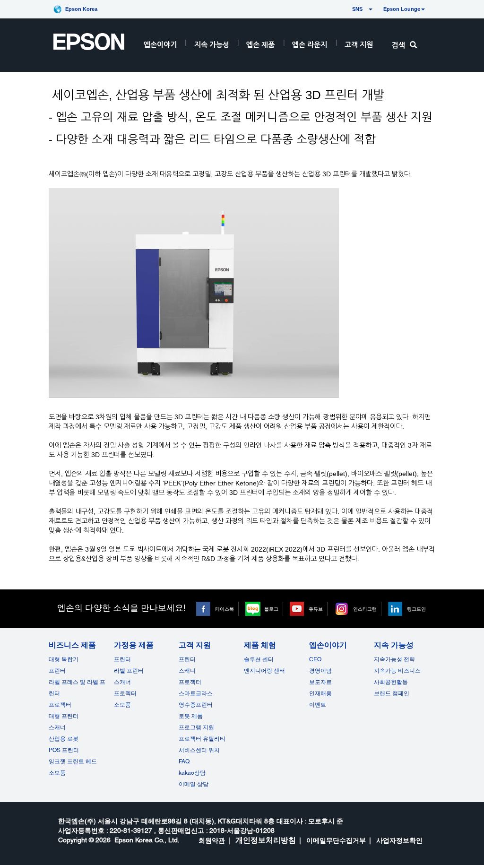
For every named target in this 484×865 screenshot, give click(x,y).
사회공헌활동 (391, 682)
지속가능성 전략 (394, 659)
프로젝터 (60, 704)
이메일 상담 (193, 784)
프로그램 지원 (196, 727)
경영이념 (320, 670)
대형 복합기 (63, 659)
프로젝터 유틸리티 (202, 738)
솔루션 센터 (259, 659)
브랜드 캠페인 (391, 693)
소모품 (57, 773)
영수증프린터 (196, 704)
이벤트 (317, 704)
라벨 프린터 (129, 670)
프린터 (57, 670)
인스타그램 (365, 609)
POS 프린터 (64, 750)
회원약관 (212, 840)
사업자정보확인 (399, 840)
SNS (346, 9)
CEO (315, 659)
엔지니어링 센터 (264, 670)
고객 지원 (359, 45)
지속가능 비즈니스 (397, 670)
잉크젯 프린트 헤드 (73, 761)
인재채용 (320, 693)
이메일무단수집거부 (336, 840)
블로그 (271, 609)
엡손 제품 (260, 45)
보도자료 (320, 682)
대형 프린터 (63, 716)
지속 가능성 (211, 45)
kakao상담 (192, 773)
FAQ (184, 761)
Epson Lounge (401, 9)
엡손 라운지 (309, 45)
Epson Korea (81, 9)
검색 (398, 45)
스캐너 (57, 727)
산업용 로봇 (63, 738)
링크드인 (416, 609)
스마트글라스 (196, 693)
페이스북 (224, 609)
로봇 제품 (191, 716)
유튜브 (316, 609)
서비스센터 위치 (199, 750)
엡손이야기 (160, 45)
